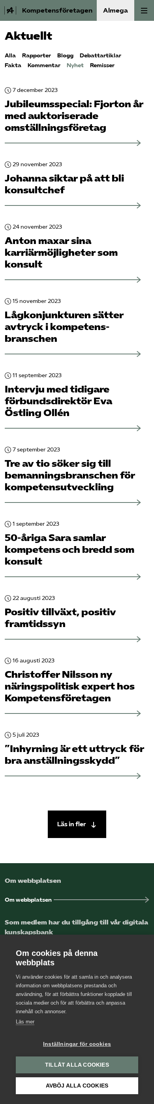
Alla (10, 55)
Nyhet (75, 65)
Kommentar (44, 65)
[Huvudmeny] (144, 10)
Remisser (102, 65)
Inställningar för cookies (77, 1044)
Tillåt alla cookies (77, 1065)
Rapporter (36, 55)
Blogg (65, 55)
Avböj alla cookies (77, 1086)
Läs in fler (72, 824)
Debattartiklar (100, 55)
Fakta (13, 65)
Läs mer (25, 1022)
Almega (115, 10)
